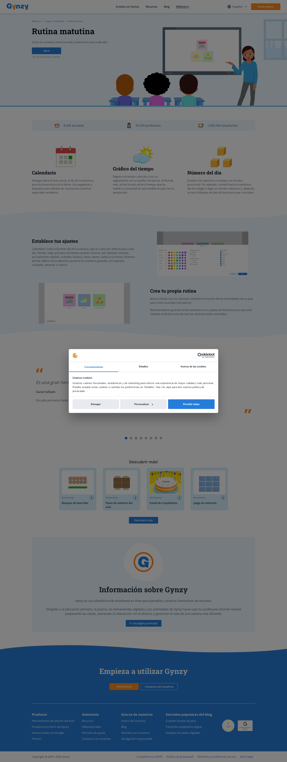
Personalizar (141, 404)
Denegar (96, 404)
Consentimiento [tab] (93, 366)
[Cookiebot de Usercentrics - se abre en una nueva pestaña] (200, 355)
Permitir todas (191, 404)
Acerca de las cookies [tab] (193, 366)
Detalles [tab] (143, 366)
